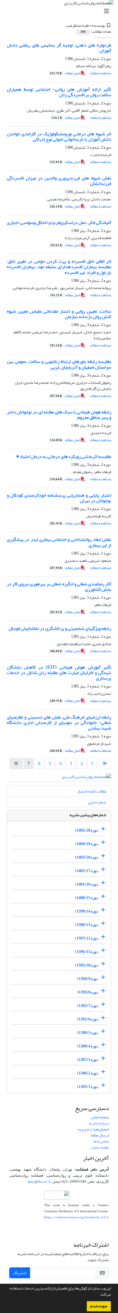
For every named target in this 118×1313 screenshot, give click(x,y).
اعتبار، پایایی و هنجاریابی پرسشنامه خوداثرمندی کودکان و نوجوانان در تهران (59, 498)
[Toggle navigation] (60, 11)
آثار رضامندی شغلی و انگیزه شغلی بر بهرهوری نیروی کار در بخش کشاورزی (59, 587)
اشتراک (19, 1273)
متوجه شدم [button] (98, 1306)
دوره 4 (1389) (87, 1046)
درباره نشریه (99, 1123)
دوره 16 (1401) (86, 884)
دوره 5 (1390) (87, 1033)
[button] (98, 1295)
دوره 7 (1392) (87, 1006)
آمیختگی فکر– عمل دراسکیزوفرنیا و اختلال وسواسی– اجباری (59, 222)
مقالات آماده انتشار (91, 791)
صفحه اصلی (100, 1117)
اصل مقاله (65, 73)
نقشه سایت (100, 1147)
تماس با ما (101, 1141)
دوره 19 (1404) (86, 844)
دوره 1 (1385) (87, 1087)
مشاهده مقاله (100, 73)
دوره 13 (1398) (86, 925)
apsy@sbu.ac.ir (39, 1181)
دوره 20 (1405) (86, 830)
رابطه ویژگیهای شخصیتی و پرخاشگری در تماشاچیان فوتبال (60, 628)
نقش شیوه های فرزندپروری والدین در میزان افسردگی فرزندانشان (59, 181)
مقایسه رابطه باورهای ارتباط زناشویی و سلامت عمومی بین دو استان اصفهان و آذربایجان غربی (59, 364)
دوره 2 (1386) (87, 1073)
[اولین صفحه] (104, 763)
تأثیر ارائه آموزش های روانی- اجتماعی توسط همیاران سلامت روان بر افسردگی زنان (59, 92)
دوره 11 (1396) (86, 952)
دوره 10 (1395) (86, 965)
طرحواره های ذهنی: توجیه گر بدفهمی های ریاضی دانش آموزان (59, 48)
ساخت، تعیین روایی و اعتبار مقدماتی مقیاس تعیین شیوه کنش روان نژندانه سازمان (59, 314)
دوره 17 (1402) (86, 871)
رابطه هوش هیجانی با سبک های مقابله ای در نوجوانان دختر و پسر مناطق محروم (59, 415)
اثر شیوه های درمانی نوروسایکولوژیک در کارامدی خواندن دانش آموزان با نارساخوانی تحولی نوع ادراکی (59, 136)
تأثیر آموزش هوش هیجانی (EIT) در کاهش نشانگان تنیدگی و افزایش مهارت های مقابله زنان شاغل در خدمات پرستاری (59, 672)
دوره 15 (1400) (86, 898)
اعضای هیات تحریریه (93, 1129)
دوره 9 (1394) (87, 979)
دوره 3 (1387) (87, 1060)
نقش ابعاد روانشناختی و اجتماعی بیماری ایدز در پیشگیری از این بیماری (59, 542)
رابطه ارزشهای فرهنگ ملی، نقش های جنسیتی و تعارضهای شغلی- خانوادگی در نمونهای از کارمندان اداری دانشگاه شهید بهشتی (59, 722)
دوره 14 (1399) (86, 911)
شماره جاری (97, 802)
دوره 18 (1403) (86, 857)
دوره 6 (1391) (87, 1019)
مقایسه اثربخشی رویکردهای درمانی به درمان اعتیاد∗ (63, 456)
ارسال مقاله (100, 1135)
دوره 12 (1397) (86, 938)
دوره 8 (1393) (87, 992)
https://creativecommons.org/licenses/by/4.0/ (76, 1217)
